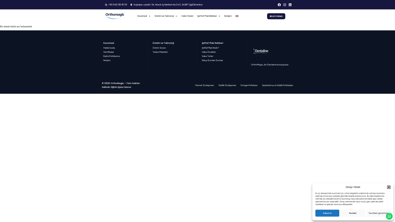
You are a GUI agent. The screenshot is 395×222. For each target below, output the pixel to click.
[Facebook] (279, 4)
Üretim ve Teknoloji (164, 15)
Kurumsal (142, 15)
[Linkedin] (290, 4)
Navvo (127, 87)
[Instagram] (284, 4)
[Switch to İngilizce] (237, 16)
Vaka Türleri (187, 15)
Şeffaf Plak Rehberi (207, 15)
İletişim (228, 15)
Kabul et (327, 213)
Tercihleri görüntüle (378, 213)
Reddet (353, 213)
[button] (388, 187)
